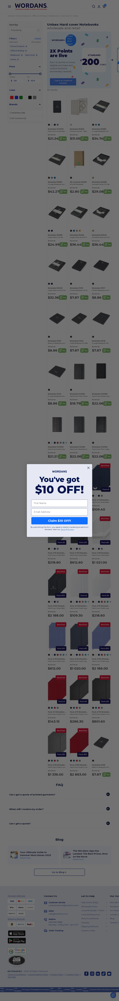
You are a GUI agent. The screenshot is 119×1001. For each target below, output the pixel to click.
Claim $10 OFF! (59, 520)
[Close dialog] (88, 467)
